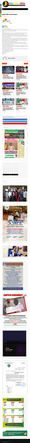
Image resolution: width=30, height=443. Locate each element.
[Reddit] (0, 7)
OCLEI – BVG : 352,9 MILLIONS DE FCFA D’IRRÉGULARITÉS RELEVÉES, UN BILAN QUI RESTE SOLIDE (8, 109)
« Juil (3, 176)
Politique (7, 90)
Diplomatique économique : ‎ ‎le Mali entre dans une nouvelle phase (21, 108)
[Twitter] (4, 27)
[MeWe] (0, 12)
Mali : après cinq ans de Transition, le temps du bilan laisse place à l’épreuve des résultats (21, 93)
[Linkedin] (0, 9)
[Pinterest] (0, 10)
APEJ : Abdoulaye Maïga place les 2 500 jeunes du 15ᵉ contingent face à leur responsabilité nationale (8, 93)
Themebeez (9, 441)
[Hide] (0, 17)
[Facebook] (2, 27)
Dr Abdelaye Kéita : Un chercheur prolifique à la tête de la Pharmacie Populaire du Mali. (8, 77)
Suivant (25, 63)
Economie (7, 106)
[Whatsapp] (5, 27)
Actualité (4, 90)
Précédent (5, 63)
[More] (7, 27)
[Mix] (0, 13)
